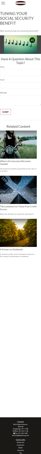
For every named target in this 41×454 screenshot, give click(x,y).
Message (3, 92)
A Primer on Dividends (11, 249)
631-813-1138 (23, 431)
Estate (20, 448)
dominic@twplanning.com (20, 435)
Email (2, 80)
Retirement (20, 442)
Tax (20, 453)
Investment (20, 445)
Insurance (20, 450)
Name (2, 67)
